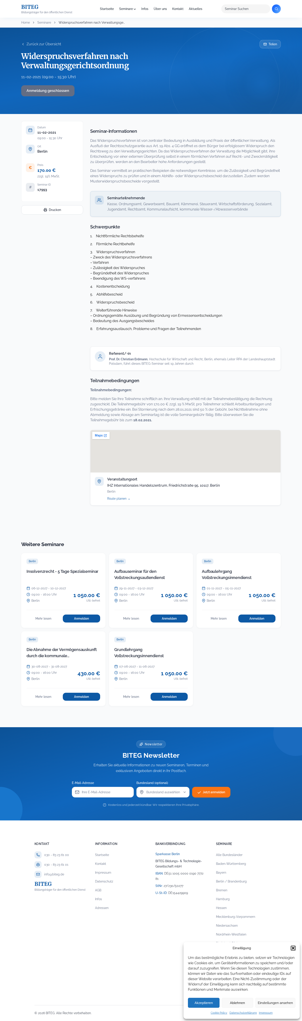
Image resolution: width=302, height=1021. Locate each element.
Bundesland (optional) (152, 783)
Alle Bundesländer (229, 855)
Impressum (266, 1012)
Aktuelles (195, 9)
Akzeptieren (204, 1003)
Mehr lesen (47, 619)
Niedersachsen (227, 925)
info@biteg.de (54, 874)
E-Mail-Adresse (83, 783)
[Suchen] (276, 8)
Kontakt (177, 9)
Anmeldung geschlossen (48, 91)
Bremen (221, 890)
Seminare (126, 9)
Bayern (221, 872)
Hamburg (223, 899)
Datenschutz (104, 881)
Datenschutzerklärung (243, 1012)
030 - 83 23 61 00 (56, 855)
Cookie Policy (219, 1012)
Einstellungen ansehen (275, 1003)
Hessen (221, 908)
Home (25, 22)
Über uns (160, 9)
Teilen (273, 44)
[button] (293, 948)
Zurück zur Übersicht (44, 44)
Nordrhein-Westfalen (231, 934)
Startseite (107, 9)
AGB (98, 890)
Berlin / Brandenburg (231, 881)
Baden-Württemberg (231, 863)
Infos (144, 9)
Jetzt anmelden (214, 792)
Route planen (123, 499)
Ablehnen (237, 1003)
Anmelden (87, 619)
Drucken (55, 210)
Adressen (102, 908)
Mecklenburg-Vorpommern (235, 917)
